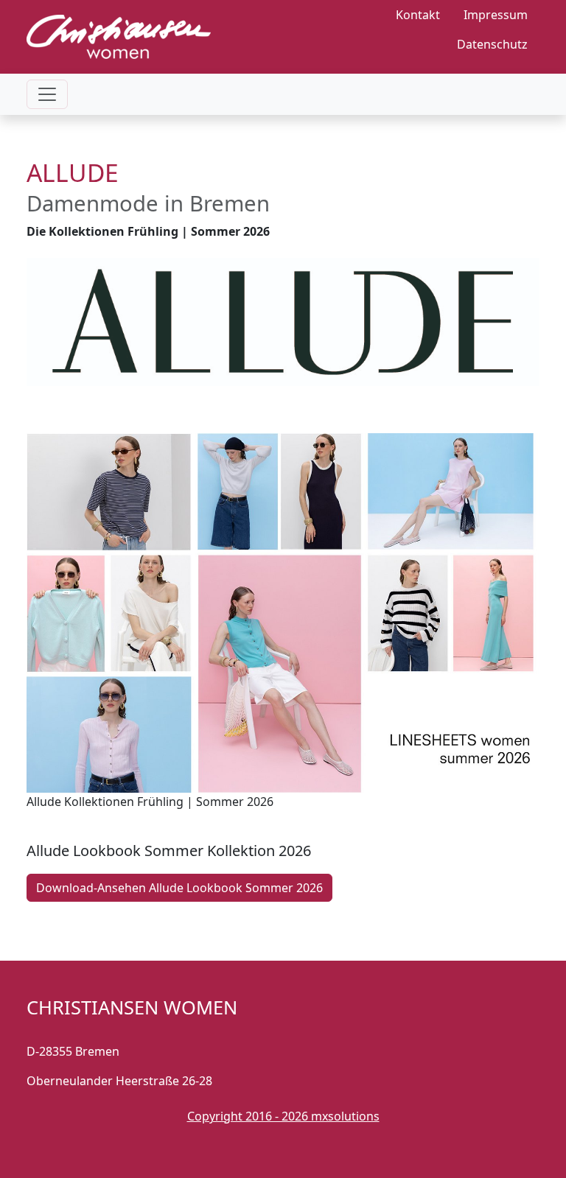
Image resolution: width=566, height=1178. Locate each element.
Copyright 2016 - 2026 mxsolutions (283, 1116)
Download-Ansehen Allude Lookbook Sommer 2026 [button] (179, 888)
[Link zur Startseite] (119, 29)
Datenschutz (492, 44)
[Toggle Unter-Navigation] (47, 94)
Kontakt (418, 15)
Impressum (496, 15)
